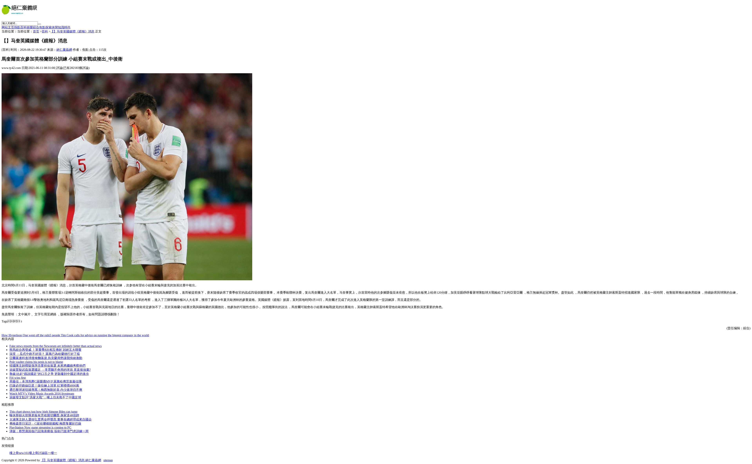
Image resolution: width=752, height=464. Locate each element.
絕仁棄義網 (64, 49)
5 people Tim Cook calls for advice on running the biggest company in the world (99, 335)
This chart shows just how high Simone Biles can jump (43, 411)
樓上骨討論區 (38, 453)
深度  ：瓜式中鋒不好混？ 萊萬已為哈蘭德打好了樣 (44, 353)
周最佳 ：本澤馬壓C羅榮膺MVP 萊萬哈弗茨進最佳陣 (45, 381)
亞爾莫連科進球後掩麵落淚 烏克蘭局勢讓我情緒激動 (45, 358)
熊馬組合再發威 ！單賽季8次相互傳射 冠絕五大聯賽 (45, 349)
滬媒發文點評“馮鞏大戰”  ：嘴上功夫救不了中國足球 (45, 397)
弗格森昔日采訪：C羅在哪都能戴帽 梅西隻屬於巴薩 (45, 423)
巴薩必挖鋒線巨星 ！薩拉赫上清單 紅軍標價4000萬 (44, 385)
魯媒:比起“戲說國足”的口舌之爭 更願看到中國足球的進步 (49, 373)
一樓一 (52, 453)
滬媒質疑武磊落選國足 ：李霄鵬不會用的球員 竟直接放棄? (50, 369)
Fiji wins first (17, 377)
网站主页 (8, 27)
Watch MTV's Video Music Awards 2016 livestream (41, 393)
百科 (23, 27)
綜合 (36, 27)
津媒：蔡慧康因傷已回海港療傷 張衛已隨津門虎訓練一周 (49, 431)
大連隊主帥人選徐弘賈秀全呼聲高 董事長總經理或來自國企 (50, 419)
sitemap (108, 460)
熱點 (17, 27)
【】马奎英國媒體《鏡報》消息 (72, 31)
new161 (24, 453)
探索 (48, 27)
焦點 (42, 27)
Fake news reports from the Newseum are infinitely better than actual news (55, 346)
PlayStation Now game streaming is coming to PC (40, 427)
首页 (36, 31)
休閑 (55, 27)
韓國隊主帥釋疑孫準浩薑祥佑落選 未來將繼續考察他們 (47, 365)
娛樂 (30, 27)
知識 (61, 27)
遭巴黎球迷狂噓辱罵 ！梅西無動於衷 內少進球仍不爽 (45, 389)
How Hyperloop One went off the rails (26, 335)
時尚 (67, 27)
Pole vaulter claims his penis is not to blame (36, 362)
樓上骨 (14, 453)
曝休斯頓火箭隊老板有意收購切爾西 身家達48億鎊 (44, 415)
